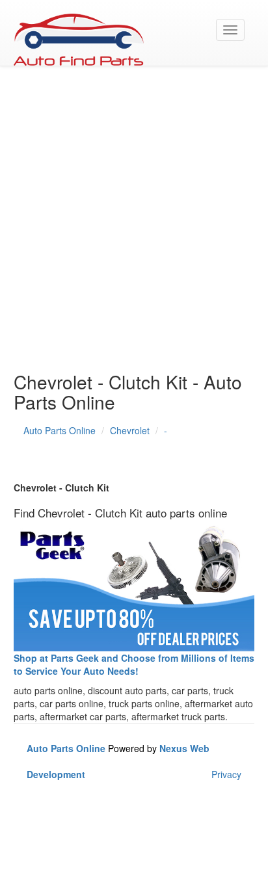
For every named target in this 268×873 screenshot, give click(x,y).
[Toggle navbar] (230, 30)
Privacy (226, 774)
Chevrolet (130, 430)
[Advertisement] (134, 225)
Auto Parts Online (59, 430)
